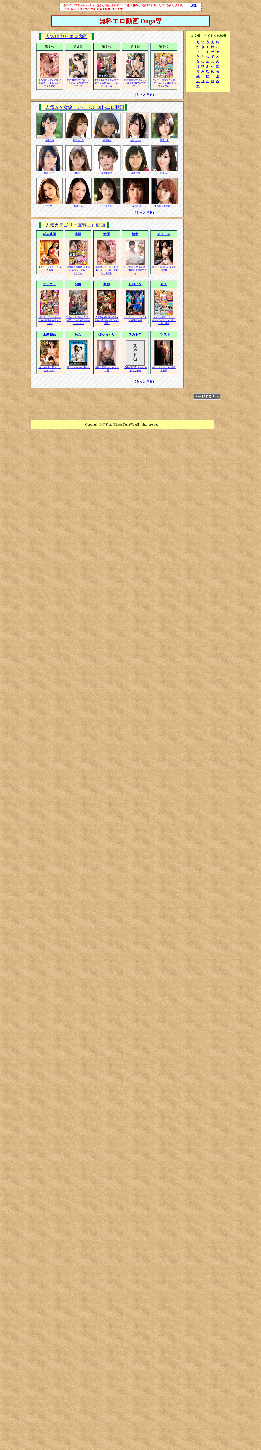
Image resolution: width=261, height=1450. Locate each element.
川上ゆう (164, 173)
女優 (106, 234)
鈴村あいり (78, 173)
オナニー (49, 284)
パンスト (163, 334)
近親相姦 (49, 334)
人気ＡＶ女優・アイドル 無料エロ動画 (84, 107)
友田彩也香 (107, 173)
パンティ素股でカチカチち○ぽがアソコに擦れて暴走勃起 (164, 83)
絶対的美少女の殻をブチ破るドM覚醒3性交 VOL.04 (135, 83)
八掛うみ (49, 140)
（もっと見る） (144, 94)
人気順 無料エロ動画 (66, 36)
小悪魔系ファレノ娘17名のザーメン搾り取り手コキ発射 (49, 83)
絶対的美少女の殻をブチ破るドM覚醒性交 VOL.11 (78, 83)
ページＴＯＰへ (207, 396)
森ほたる (78, 206)
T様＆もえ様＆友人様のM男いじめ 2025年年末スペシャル (107, 83)
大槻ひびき (135, 140)
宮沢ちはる (78, 140)
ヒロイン (135, 284)
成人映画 (49, 234)
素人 (163, 284)
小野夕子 (49, 206)
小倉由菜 (135, 173)
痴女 (78, 334)
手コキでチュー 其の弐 (78, 367)
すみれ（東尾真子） (164, 206)
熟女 (135, 234)
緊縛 (106, 284)
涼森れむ (164, 140)
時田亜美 (107, 206)
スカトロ (135, 334)
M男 (78, 284)
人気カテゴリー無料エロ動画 (75, 225)
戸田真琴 (107, 140)
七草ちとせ (135, 206)
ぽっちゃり (106, 334)
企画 (78, 234)
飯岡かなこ (49, 173)
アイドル (163, 234)
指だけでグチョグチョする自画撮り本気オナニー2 (50, 320)
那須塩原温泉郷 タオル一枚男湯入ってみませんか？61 (78, 270)
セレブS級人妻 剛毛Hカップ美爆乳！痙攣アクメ (135, 270)
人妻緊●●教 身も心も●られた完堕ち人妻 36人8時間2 (107, 320)
